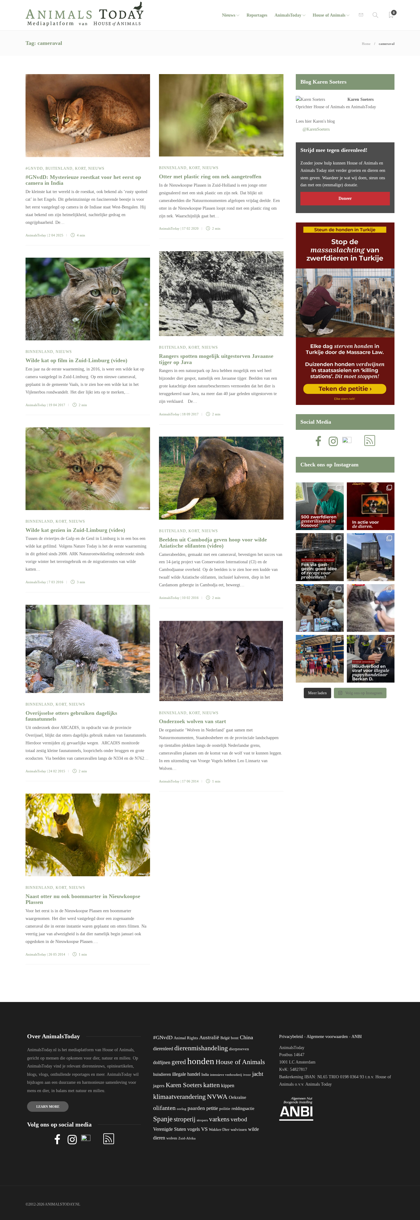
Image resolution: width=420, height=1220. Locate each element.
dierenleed (163, 1048)
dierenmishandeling (201, 1048)
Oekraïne (237, 1097)
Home (366, 44)
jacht (257, 1074)
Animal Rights (186, 1038)
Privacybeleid (291, 1036)
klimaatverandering (179, 1096)
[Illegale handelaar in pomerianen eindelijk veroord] (370, 659)
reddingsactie (243, 1108)
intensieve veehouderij (226, 1074)
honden (200, 1061)
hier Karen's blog (320, 121)
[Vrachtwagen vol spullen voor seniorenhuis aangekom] (319, 659)
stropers (202, 1120)
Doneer (345, 198)
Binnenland (173, 168)
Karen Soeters (360, 99)
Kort (80, 168)
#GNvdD (34, 168)
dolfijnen (161, 1062)
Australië (209, 1037)
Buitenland (59, 168)
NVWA (217, 1096)
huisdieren (162, 1074)
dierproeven (239, 1049)
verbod (239, 1119)
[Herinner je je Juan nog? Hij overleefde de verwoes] (370, 608)
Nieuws (228, 15)
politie (224, 1109)
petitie (212, 1108)
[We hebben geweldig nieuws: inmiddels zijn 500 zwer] (319, 506)
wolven (171, 1138)
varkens (219, 1119)
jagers (158, 1085)
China (246, 1037)
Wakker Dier (219, 1129)
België (225, 1038)
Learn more (47, 1106)
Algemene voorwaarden (327, 1036)
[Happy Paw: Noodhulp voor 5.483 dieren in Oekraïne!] (319, 608)
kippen (227, 1085)
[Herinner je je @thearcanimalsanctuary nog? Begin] (370, 557)
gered (179, 1062)
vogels (193, 1129)
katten (211, 1085)
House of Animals (329, 15)
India (205, 1074)
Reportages (257, 15)
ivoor (247, 1074)
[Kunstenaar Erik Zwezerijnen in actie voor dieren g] (370, 506)
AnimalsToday (36, 235)
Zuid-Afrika (187, 1138)
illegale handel (186, 1074)
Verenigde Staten (169, 1129)
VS (204, 1129)
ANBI (356, 1036)
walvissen (239, 1129)
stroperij (185, 1119)
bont (235, 1038)
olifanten (164, 1107)
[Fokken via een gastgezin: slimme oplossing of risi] (319, 557)
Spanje (162, 1119)
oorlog (181, 1109)
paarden (196, 1108)
